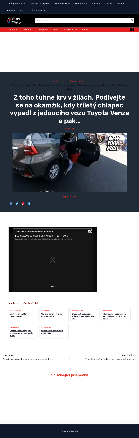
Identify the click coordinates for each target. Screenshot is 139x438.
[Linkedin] (29, 203)
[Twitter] (17, 203)
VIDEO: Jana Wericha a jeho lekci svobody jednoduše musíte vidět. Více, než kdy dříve (53, 393)
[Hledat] (132, 20)
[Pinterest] (23, 203)
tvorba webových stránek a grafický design (69, 422)
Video (73, 196)
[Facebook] (132, 30)
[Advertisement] (69, 52)
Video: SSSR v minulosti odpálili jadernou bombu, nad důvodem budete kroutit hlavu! (116, 393)
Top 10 (66, 196)
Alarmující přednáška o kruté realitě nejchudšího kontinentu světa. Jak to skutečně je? (22, 393)
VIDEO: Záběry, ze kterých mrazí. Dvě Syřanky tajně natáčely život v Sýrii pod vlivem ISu (84, 393)
